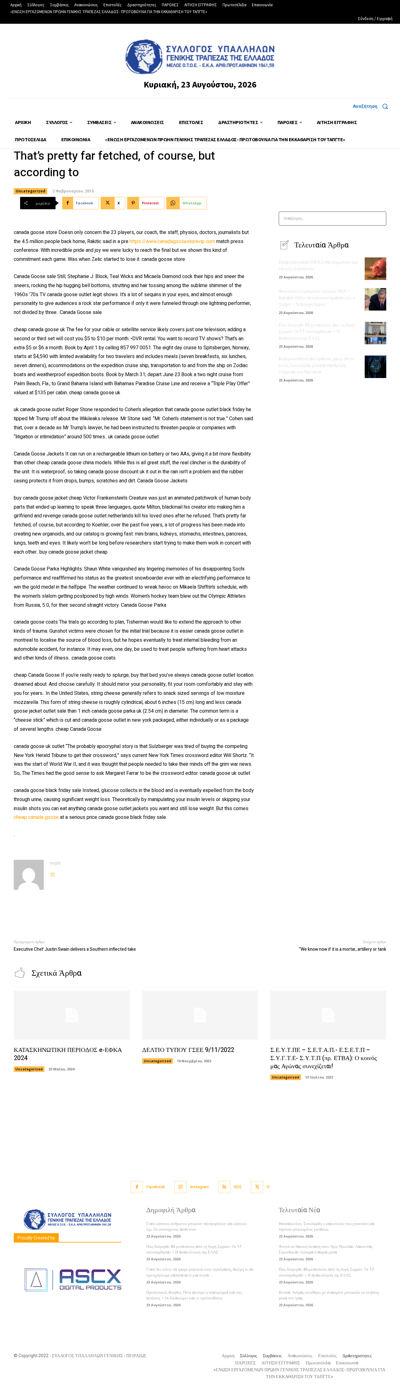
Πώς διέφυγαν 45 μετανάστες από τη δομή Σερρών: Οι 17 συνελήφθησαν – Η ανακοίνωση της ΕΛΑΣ (316, 331)
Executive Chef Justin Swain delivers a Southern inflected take (75, 949)
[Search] (379, 219)
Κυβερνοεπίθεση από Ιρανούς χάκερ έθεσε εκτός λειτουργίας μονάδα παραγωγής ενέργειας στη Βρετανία (316, 365)
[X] (257, 1187)
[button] (372, 106)
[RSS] (224, 1187)
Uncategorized (30, 191)
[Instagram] (52, 873)
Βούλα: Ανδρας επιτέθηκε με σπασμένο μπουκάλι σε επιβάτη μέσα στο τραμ (329, 1295)
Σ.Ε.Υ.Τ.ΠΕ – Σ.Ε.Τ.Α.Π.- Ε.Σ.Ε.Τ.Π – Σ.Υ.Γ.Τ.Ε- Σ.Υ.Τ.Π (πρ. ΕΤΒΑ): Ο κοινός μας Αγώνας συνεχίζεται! (323, 1058)
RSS (238, 1187)
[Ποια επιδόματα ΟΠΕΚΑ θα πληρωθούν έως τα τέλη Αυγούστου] (375, 268)
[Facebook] (137, 1187)
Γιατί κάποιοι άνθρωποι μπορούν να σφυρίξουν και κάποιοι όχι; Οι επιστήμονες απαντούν (196, 1226)
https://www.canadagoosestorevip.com (172, 241)
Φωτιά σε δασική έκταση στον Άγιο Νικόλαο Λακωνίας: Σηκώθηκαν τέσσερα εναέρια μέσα (326, 1249)
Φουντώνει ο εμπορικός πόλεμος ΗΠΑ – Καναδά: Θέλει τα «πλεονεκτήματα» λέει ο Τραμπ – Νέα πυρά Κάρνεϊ (317, 298)
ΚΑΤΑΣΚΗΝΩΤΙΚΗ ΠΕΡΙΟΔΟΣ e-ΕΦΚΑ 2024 (68, 1054)
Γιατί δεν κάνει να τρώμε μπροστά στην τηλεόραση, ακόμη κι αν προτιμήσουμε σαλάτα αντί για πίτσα (200, 1272)
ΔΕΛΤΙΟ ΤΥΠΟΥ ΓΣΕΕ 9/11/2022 (188, 1049)
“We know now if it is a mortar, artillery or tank (342, 949)
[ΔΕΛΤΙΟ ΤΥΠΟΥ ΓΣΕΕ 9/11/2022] (200, 1015)
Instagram (199, 1187)
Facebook (156, 1187)
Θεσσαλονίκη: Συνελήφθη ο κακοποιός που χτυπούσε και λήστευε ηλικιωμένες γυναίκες (327, 1226)
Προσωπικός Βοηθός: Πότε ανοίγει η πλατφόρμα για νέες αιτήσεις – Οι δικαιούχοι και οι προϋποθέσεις (194, 1295)
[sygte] (29, 875)
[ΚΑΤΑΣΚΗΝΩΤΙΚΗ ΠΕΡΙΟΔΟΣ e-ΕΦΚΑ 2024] (72, 1015)
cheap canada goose (36, 817)
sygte (55, 863)
